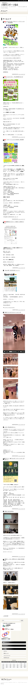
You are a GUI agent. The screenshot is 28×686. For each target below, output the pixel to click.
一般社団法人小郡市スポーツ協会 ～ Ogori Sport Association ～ (14, 4)
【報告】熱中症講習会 (9, 511)
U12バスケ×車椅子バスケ (8, 200)
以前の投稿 (5, 615)
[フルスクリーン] (23, 351)
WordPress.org (6, 657)
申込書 (5, 214)
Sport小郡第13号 (7, 305)
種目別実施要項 (9, 184)
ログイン (5, 651)
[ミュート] (21, 351)
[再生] (5, 351)
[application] (14, 333)
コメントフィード (7, 655)
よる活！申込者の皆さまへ (9, 427)
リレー (4, 194)
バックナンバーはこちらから (9, 307)
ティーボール (5, 202)
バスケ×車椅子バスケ (10, 212)
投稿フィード (6, 653)
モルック (4, 192)
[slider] (13, 351)
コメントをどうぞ (21, 74)
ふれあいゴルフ (6, 193)
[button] (14, 333)
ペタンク (4, 191)
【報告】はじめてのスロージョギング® (12, 312)
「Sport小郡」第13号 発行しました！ (12, 270)
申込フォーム (13, 68)
